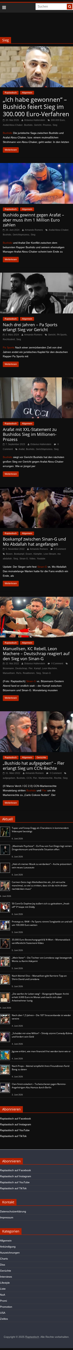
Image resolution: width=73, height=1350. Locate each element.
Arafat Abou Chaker (13, 125)
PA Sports (62, 334)
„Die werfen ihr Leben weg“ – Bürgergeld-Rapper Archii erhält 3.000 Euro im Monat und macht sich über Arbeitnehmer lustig (40, 997)
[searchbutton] (69, 6)
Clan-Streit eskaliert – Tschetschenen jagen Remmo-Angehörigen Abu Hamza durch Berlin (39, 1085)
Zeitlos (4, 1318)
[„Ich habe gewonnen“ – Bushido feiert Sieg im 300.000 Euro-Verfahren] (36, 48)
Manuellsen (9, 673)
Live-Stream (50, 554)
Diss (2, 1264)
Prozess (47, 125)
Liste (3, 1288)
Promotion (6, 1306)
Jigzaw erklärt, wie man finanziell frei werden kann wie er (41, 1051)
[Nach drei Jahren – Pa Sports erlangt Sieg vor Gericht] (36, 275)
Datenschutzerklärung (13, 1211)
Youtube (41, 558)
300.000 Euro (58, 120)
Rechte (57, 778)
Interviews (6, 1276)
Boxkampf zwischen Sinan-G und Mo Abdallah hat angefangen (34, 541)
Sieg (55, 125)
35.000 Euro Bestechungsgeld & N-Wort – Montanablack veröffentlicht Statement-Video (41, 941)
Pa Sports (8, 347)
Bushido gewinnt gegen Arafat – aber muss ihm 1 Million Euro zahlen (33, 220)
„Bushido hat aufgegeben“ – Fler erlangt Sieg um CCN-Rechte (33, 765)
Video (32, 558)
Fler (31, 668)
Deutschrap (21, 668)
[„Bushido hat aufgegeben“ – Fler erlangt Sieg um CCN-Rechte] (36, 713)
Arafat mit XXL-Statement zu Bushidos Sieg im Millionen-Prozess (30, 434)
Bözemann (8, 668)
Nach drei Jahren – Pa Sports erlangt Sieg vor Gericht (30, 327)
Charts (4, 1258)
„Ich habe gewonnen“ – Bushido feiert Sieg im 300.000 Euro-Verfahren (36, 106)
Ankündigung (8, 1246)
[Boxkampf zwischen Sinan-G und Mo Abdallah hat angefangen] (36, 489)
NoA (2, 1294)
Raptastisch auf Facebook (15, 1118)
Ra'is (18, 673)
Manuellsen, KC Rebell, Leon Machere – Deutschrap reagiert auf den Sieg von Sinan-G (36, 653)
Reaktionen (29, 673)
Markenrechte (46, 778)
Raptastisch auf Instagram (15, 1124)
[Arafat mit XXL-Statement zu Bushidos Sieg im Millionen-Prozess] (36, 379)
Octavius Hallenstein (34, 120)
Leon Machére (49, 668)
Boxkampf (19, 554)
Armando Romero (34, 230)
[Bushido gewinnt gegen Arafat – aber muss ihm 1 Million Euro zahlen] (36, 165)
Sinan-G (23, 558)
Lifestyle (5, 1282)
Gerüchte (41, 757)
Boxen (9, 554)
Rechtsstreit (9, 339)
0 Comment (60, 549)
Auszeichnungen (10, 1252)
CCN (29, 778)
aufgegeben (9, 778)
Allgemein (27, 92)
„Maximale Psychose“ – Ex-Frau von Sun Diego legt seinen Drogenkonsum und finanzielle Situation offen (42, 847)
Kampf (37, 668)
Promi (3, 1300)
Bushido (28, 125)
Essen (29, 554)
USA (2, 1312)
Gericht (37, 125)
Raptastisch (11, 92)
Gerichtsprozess (21, 234)
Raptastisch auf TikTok (13, 1136)
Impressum (6, 1217)
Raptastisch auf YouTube (15, 1130)
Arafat (22, 449)
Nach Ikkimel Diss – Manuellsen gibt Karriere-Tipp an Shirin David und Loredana (39, 977)
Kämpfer (38, 554)
